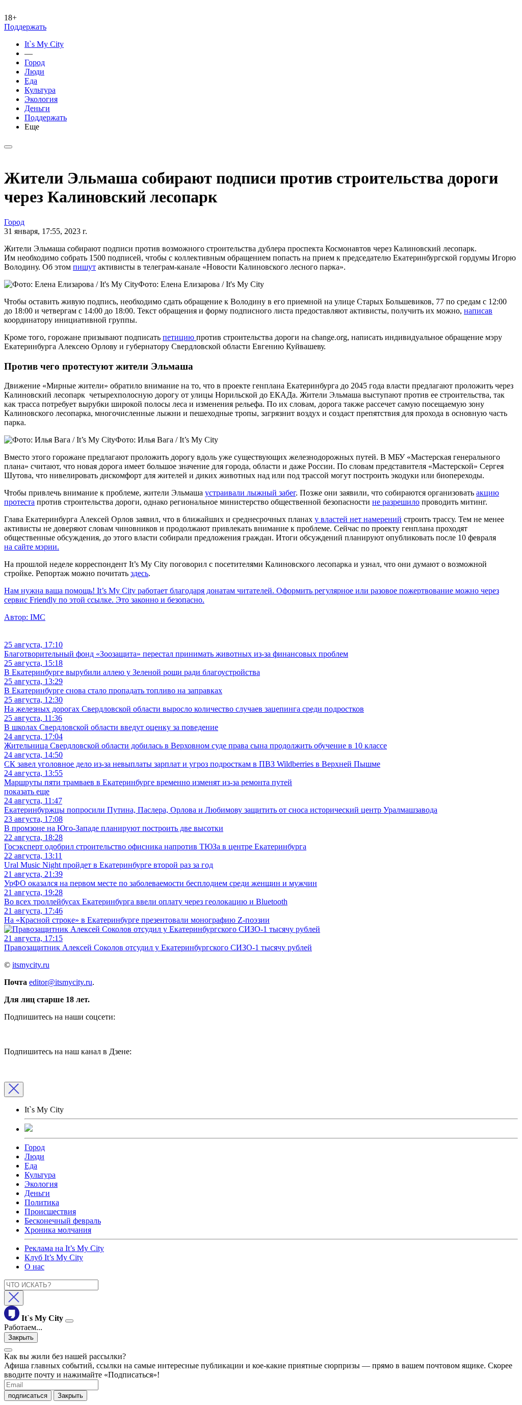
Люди (34, 71)
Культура (40, 90)
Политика (41, 1202)
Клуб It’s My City (53, 1257)
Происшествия (50, 1211)
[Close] (13, 1089)
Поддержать (25, 26)
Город (34, 62)
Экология (41, 99)
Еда (30, 80)
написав (478, 310)
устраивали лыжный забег (250, 492)
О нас (34, 1266)
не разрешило (396, 502)
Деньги (37, 108)
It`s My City (44, 44)
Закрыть (21, 1337)
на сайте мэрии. (31, 546)
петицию (179, 337)
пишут (84, 267)
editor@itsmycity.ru (60, 982)
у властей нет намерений (358, 519)
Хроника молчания (57, 1230)
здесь (139, 573)
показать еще (26, 791)
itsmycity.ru (30, 964)
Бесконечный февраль (62, 1220)
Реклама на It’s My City (64, 1248)
